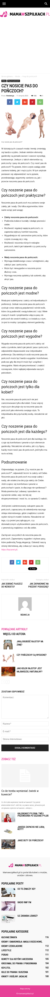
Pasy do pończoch (13, 81)
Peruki (4, 954)
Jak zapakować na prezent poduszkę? (38, 585)
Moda (4, 81)
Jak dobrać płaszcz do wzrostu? (11, 585)
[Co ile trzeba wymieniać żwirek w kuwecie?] (25, 776)
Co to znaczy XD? (26, 889)
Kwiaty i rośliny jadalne (14, 976)
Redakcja (10, 96)
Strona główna (7, 76)
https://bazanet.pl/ (9, 549)
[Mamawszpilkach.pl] (25, 14)
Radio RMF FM (24, 902)
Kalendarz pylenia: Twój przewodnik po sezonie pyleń (33, 814)
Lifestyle (6, 950)
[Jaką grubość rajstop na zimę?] (8, 645)
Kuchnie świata (9, 937)
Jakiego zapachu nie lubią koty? (31, 828)
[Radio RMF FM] (8, 906)
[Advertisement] (25, 47)
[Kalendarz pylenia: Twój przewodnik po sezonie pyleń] (8, 817)
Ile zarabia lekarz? (28, 915)
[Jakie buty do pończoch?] (8, 844)
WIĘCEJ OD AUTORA (14, 634)
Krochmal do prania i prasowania (19, 963)
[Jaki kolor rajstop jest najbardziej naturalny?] (8, 671)
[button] (46, 4)
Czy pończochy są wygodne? (32, 655)
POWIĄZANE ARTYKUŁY (14, 629)
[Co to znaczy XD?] (8, 892)
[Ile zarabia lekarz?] (8, 919)
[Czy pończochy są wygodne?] (8, 658)
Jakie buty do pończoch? (30, 840)
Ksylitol (5, 967)
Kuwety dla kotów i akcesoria (17, 959)
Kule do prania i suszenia (14, 972)
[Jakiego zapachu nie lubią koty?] (8, 831)
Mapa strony (25, 988)
